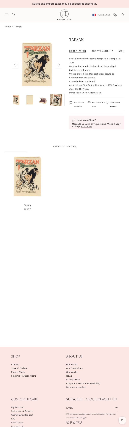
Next (58, 65)
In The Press (73, 379)
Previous (15, 65)
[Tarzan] (27, 177)
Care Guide (17, 422)
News (69, 376)
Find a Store (18, 372)
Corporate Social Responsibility (83, 383)
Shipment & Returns (22, 411)
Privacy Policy (111, 414)
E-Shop (15, 364)
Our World (71, 372)
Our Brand (71, 364)
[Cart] (122, 14)
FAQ (13, 418)
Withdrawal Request (22, 415)
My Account (17, 407)
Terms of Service (76, 418)
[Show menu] (6, 14)
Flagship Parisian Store (23, 376)
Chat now (86, 126)
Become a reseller (76, 387)
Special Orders (19, 368)
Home (8, 26)
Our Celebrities (74, 368)
